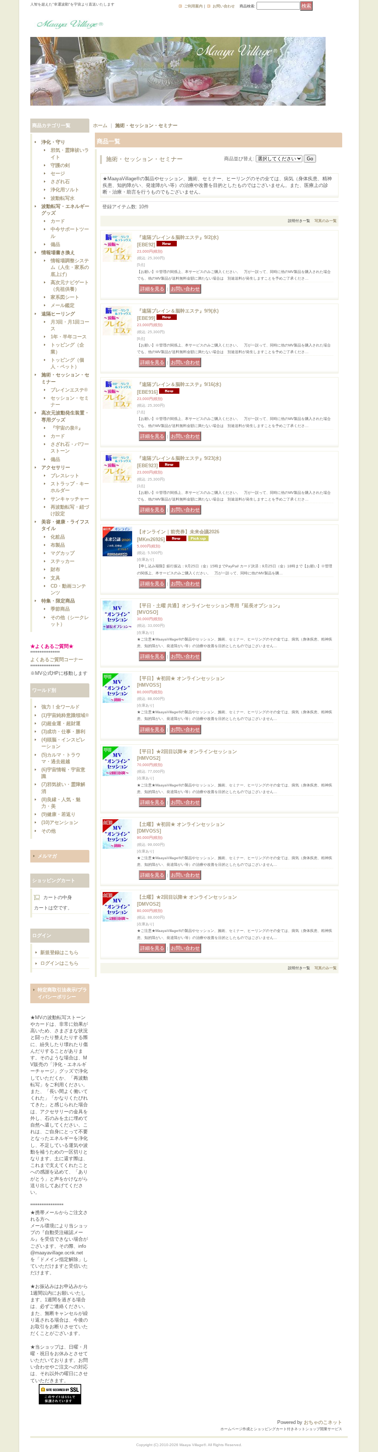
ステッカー (63, 561)
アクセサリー (55, 467)
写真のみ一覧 (326, 221)
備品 (55, 244)
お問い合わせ (224, 6)
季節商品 (60, 609)
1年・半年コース (69, 336)
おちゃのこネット (323, 1422)
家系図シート (65, 297)
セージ (58, 173)
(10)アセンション (59, 822)
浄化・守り (53, 142)
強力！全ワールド (60, 707)
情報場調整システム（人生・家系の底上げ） (70, 267)
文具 (55, 578)
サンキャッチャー (70, 499)
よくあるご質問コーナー (56, 659)
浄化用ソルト (65, 189)
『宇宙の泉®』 (67, 428)
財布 (55, 569)
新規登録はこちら (59, 952)
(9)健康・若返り (58, 814)
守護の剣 (60, 165)
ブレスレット (65, 475)
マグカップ (63, 553)
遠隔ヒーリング (58, 314)
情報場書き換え (58, 252)
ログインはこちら (59, 963)
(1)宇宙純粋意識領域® (65, 715)
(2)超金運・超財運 (60, 723)
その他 (48, 831)
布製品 (58, 545)
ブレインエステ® (69, 390)
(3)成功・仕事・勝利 (63, 731)
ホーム (100, 125)
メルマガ (47, 856)
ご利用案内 (193, 6)
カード (58, 221)
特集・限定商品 (58, 601)
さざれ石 (60, 181)
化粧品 (58, 537)
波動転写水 (63, 198)
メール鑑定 (63, 305)
